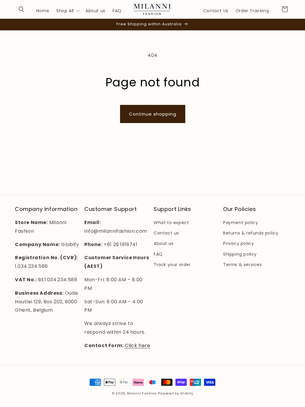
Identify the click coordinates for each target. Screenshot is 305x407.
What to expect (171, 223)
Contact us (166, 233)
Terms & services (242, 265)
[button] (21, 9)
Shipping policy (240, 254)
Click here (137, 345)
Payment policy (240, 223)
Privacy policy (238, 243)
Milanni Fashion (142, 393)
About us (164, 243)
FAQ (158, 254)
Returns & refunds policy (250, 233)
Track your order (172, 265)
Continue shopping (152, 114)
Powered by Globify (176, 393)
